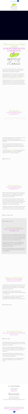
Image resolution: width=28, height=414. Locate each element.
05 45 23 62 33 (13, 1)
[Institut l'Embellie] (14, 6)
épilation (12, 150)
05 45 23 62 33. (22, 84)
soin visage (4, 77)
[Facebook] (17, 1)
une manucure (18, 77)
